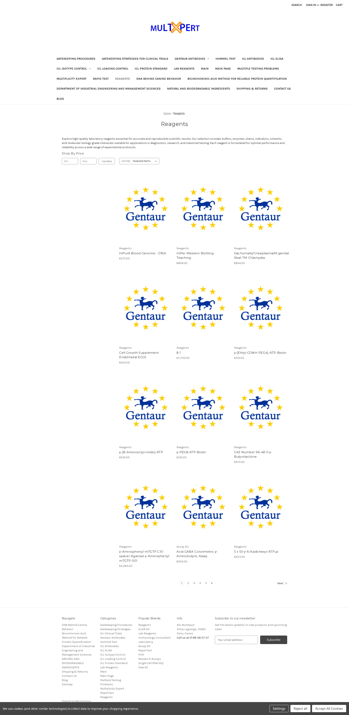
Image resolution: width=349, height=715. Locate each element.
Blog (60, 98)
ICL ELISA (276, 58)
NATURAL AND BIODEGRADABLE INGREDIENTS (198, 88)
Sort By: (126, 161)
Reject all (300, 708)
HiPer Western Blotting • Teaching (196, 255)
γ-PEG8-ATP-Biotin (191, 452)
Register (326, 5)
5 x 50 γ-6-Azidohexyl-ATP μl (256, 551)
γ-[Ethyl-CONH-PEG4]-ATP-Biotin (260, 353)
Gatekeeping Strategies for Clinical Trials (135, 58)
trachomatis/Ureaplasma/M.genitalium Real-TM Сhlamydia (260, 255)
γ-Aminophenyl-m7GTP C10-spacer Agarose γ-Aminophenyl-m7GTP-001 (144, 556)
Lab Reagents (184, 68)
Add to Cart (145, 216)
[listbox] (145, 161)
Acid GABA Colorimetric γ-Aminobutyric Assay (197, 554)
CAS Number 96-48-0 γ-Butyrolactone (253, 454)
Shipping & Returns (252, 88)
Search (296, 5)
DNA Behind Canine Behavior (158, 78)
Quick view (145, 202)
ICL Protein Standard (151, 68)
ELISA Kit (144, 629)
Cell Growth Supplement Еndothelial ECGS (139, 355)
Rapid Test (101, 78)
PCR (141, 654)
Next (280, 583)
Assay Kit (144, 646)
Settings (279, 708)
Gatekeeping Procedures (76, 58)
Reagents (122, 78)
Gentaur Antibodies (190, 58)
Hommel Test (225, 58)
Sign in (311, 5)
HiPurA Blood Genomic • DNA (142, 253)
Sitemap (67, 684)
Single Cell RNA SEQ (151, 663)
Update (107, 161)
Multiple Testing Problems (258, 68)
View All (143, 667)
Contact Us (282, 88)
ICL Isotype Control (72, 68)
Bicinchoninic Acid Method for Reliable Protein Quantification (237, 78)
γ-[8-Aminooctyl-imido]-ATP (141, 452)
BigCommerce (83, 701)
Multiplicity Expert (71, 78)
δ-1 (179, 353)
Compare (144, 209)
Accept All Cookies (329, 708)
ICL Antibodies (253, 58)
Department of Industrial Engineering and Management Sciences (109, 88)
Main (205, 68)
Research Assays (149, 659)
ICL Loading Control (112, 68)
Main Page (223, 68)
